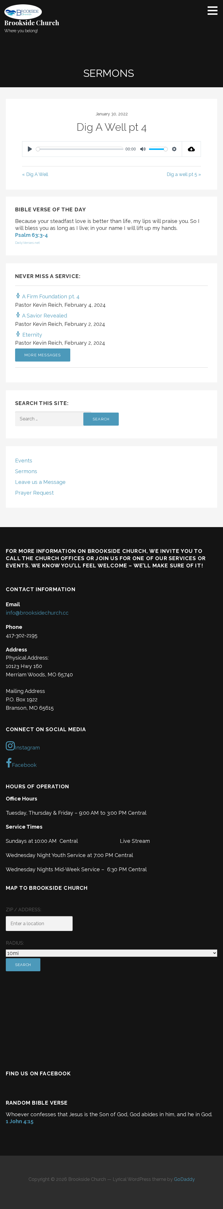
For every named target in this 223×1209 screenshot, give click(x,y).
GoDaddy (184, 1179)
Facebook (24, 765)
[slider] (79, 149)
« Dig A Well (35, 174)
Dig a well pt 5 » (184, 174)
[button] (214, 10)
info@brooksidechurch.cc (37, 613)
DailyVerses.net (27, 243)
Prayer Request (34, 493)
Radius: (15, 943)
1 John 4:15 (19, 1121)
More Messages (42, 355)
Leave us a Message (40, 482)
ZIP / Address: (23, 909)
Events (23, 461)
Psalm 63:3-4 (31, 235)
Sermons (26, 471)
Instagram (27, 748)
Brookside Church (31, 22)
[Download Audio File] (191, 149)
